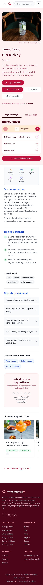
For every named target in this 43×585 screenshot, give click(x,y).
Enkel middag (26, 361)
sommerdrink (27, 277)
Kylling (26, 527)
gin (9, 277)
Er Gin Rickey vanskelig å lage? (21, 331)
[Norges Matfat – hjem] (9, 3)
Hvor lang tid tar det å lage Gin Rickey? (21, 310)
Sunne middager (12, 366)
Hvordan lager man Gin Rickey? (21, 300)
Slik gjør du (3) (31, 115)
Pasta (26, 534)
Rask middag (11, 361)
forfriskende (12, 282)
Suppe (26, 541)
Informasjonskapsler (32, 559)
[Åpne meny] (4, 3)
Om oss (5, 559)
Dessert (27, 544)
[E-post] (14, 515)
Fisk (25, 530)
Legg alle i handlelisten (22, 158)
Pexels (39, 43)
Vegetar (27, 537)
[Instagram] (9, 515)
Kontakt (5, 563)
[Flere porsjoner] (37, 129)
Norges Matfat (7, 103)
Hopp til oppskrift (14, 89)
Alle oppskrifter (8, 527)
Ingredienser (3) (11, 115)
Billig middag (7, 537)
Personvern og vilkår (32, 555)
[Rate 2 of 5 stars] (18, 393)
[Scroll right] (36, 439)
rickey (16, 277)
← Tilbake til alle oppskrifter (16, 468)
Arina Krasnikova (29, 43)
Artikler (5, 555)
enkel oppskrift (27, 282)
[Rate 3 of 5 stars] (21, 393)
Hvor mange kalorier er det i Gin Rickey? (21, 341)
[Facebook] (4, 515)
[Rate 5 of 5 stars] (29, 393)
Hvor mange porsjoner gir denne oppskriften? (21, 321)
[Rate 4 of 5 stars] (25, 393)
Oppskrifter (20, 103)
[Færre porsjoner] (5, 129)
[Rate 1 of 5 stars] (14, 393)
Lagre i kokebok (14, 83)
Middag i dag (7, 544)
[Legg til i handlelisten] (37, 137)
